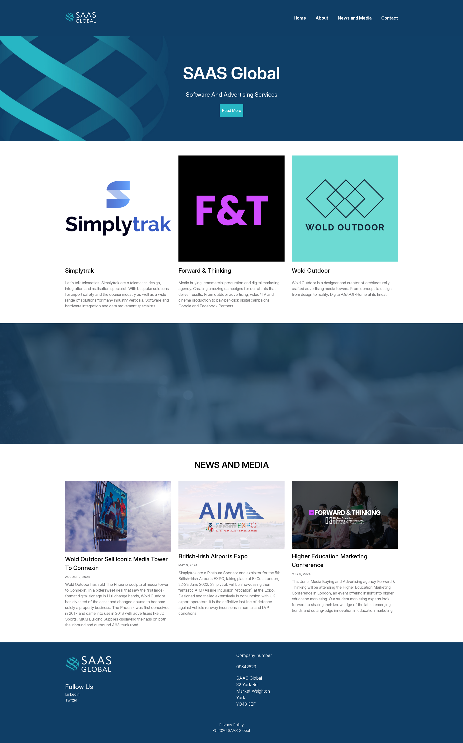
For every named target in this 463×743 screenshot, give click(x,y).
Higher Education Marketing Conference (330, 560)
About (322, 17)
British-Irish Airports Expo (213, 556)
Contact (389, 17)
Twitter (71, 700)
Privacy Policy (231, 724)
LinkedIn (72, 694)
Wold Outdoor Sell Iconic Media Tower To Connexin (116, 563)
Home (300, 17)
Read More (231, 110)
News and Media (355, 17)
